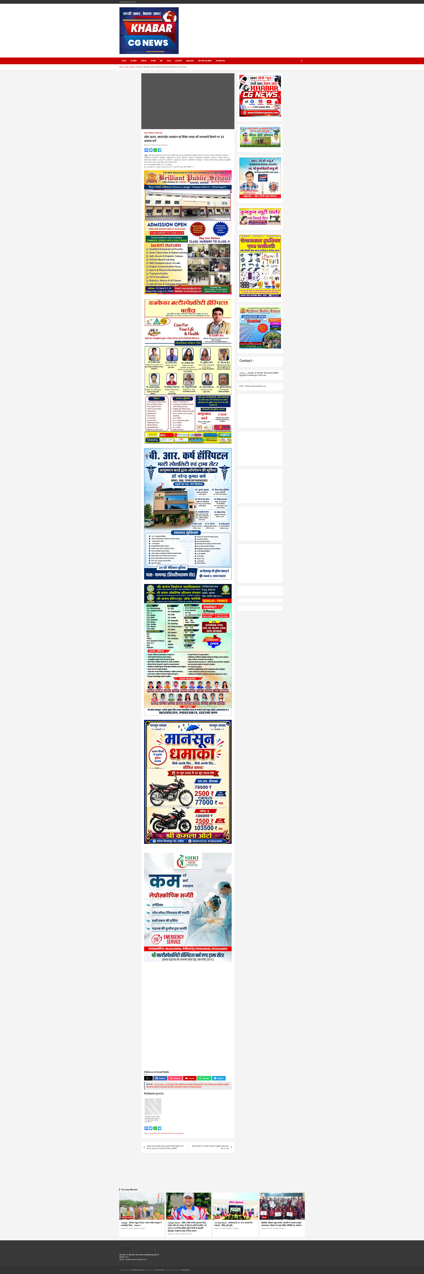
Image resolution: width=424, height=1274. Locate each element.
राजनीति (153, 61)
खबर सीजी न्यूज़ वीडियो (204, 61)
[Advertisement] (188, 984)
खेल (161, 61)
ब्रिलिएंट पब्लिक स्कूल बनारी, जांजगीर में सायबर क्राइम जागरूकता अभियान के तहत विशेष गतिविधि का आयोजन (281, 1224)
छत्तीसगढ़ (143, 61)
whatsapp (205, 1078)
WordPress (186, 1270)
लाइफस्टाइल (190, 61)
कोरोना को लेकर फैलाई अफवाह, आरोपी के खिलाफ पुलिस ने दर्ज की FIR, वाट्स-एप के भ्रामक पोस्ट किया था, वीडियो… (165, 1147)
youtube (191, 1078)
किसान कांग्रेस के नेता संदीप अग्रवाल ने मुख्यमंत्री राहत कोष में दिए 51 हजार (210, 1147)
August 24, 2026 (267, 1228)
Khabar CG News (162, 145)
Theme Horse (160, 1270)
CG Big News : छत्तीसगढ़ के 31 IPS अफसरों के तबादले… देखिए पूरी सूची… (233, 1224)
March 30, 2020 (149, 145)
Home (123, 61)
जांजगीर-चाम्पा (158, 133)
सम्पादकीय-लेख (220, 61)
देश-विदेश (133, 61)
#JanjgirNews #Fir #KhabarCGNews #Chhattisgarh (166, 1133)
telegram (220, 1078)
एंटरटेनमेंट (178, 61)
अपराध (169, 61)
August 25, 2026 (126, 1228)
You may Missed (129, 1189)
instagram (176, 1078)
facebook (162, 1078)
